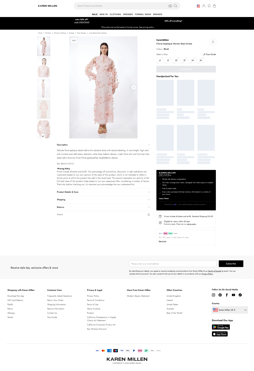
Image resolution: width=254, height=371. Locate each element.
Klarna (10, 308)
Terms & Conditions (95, 300)
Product (90, 312)
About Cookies (93, 308)
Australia (170, 308)
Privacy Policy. (207, 273)
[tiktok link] (240, 295)
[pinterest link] (220, 295)
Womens (48, 33)
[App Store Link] (221, 330)
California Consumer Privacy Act (101, 324)
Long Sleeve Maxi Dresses (98, 33)
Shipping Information (56, 304)
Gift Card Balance (15, 300)
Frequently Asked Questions (59, 295)
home (40, 33)
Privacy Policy (93, 295)
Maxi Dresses (81, 33)
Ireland (170, 300)
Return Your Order (55, 300)
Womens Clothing (60, 33)
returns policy (191, 224)
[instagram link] (213, 295)
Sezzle (10, 317)
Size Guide (52, 317)
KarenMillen (162, 40)
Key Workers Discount (97, 328)
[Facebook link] (226, 295)
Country (215, 303)
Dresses (71, 33)
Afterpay (11, 312)
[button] (198, 6)
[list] (103, 87)
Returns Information (55, 308)
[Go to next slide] (134, 87)
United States (172, 304)
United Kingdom (174, 295)
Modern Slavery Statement (138, 295)
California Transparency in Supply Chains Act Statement (101, 319)
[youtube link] (233, 295)
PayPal (10, 304)
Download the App (15, 295)
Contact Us (52, 312)
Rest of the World (174, 312)
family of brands (214, 271)
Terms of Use (92, 304)
